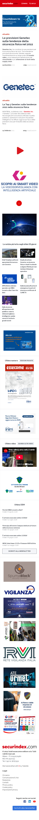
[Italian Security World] (19, 235)
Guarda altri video (25, 443)
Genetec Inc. (28, 112)
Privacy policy (7, 785)
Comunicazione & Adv (10, 778)
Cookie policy (7, 787)
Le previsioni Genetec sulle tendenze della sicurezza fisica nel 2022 (17, 41)
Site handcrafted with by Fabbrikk (15, 766)
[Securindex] (10, 3)
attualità (5, 34)
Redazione (6, 780)
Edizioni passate (26, 360)
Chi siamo (6, 775)
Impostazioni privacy (10, 790)
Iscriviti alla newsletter (19, 551)
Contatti (5, 782)
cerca (33, 3)
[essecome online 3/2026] (19, 404)
